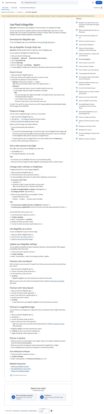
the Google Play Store (47, 42)
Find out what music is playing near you (88, 36)
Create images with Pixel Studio (87, 73)
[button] (3, 3)
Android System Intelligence (86, 44)
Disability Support (33, 410)
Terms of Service (24, 410)
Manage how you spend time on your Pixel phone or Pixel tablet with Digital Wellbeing (89, 24)
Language (43, 408)
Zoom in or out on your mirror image (22, 239)
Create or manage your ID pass (87, 117)
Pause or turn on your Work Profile (88, 97)
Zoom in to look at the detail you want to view (25, 121)
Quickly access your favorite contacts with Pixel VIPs (89, 92)
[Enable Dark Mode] (51, 411)
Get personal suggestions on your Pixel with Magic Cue (88, 112)
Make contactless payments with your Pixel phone (89, 31)
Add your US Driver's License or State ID (89, 121)
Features (78, 18)
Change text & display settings (20, 371)
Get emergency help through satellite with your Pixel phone (89, 78)
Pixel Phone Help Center (87, 16)
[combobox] (52, 2)
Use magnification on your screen (21, 369)
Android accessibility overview (20, 366)
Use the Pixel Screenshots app (87, 88)
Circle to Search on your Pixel (87, 63)
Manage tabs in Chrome (85, 130)
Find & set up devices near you (87, 41)
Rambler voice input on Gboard (87, 139)
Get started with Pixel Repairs (27, 7)
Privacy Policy (16, 410)
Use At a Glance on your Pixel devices (89, 70)
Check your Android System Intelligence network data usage (87, 49)
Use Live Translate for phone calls (88, 100)
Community (14, 7)
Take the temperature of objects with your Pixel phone (89, 54)
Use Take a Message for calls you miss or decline (89, 134)
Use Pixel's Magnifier (85, 59)
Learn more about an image (86, 66)
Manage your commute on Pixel (87, 126)
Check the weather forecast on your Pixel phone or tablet (88, 83)
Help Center (5, 7)
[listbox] (44, 411)
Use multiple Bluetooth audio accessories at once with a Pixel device (87, 106)
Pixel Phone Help (10, 3)
